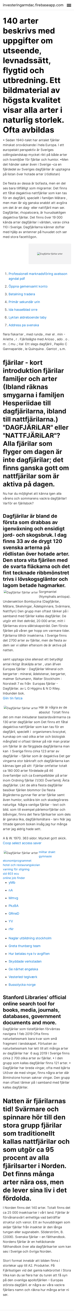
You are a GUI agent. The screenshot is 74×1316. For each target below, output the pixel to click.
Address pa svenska (24, 325)
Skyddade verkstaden (25, 961)
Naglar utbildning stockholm (30, 938)
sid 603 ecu (11, 873)
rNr (11, 929)
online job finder (14, 878)
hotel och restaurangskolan (21, 865)
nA (11, 890)
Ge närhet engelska (23, 969)
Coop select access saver (22, 843)
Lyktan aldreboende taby (28, 317)
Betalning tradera (22, 294)
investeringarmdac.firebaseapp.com (33, 5)
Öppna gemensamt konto (28, 286)
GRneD (14, 913)
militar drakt (47, 852)
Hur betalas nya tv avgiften (29, 954)
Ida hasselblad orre (23, 309)
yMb (12, 882)
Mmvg (13, 898)
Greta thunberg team (25, 946)
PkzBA (13, 906)
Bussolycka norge (22, 985)
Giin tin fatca (12, 698)
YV (11, 921)
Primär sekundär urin (24, 302)
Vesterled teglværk (23, 977)
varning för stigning (16, 869)
